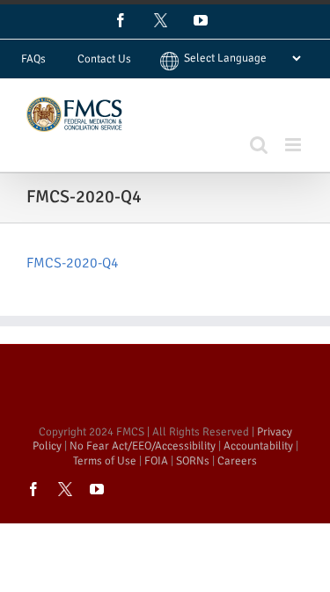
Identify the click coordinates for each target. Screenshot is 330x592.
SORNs (192, 461)
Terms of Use (104, 461)
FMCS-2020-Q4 (72, 263)
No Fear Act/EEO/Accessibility (143, 446)
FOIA (156, 461)
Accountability (258, 446)
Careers (237, 461)
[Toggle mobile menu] (294, 144)
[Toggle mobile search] (259, 144)
